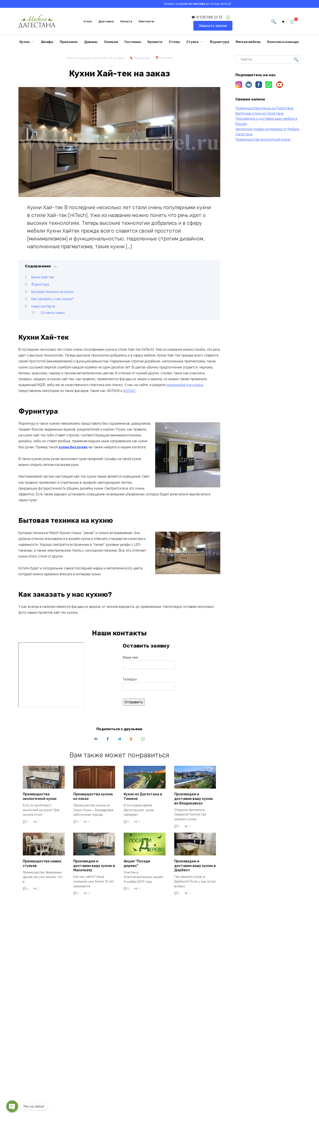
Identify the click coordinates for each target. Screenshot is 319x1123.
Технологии (142, 58)
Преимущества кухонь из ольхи (93, 796)
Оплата (126, 21)
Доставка (106, 21)
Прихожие (69, 42)
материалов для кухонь (184, 385)
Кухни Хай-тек (42, 277)
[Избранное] (283, 21)
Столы (174, 42)
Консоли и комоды (283, 42)
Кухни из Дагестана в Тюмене (143, 796)
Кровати (155, 42)
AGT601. (129, 391)
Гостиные (133, 42)
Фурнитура (219, 42)
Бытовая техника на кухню (52, 292)
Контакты (146, 21)
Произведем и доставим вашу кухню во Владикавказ (193, 798)
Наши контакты (43, 306)
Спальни (111, 42)
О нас (88, 21)
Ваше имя (130, 657)
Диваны (90, 42)
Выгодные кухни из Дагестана (259, 113)
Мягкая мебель (248, 42)
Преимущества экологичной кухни (39, 796)
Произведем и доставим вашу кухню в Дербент (195, 865)
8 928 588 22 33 (209, 17)
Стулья (192, 42)
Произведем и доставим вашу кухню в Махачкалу (94, 865)
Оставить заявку (53, 313)
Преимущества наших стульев (42, 863)
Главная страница (78, 58)
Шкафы (47, 42)
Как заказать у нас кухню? (52, 299)
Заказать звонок (213, 26)
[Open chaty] (12, 1106)
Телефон (130, 679)
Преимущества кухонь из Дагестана (264, 108)
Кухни (25, 42)
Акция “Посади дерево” (137, 863)
